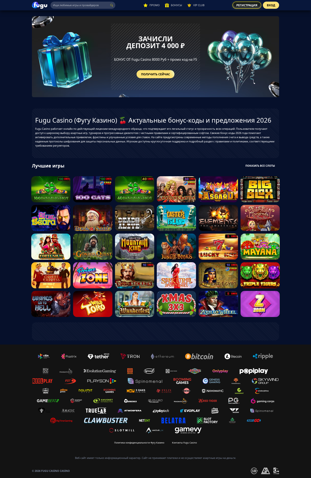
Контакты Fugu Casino (184, 442)
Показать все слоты (260, 165)
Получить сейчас (155, 74)
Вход (271, 5)
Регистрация (246, 5)
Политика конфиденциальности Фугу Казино (139, 442)
